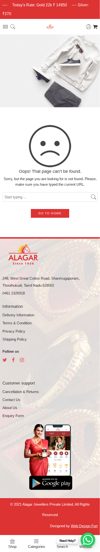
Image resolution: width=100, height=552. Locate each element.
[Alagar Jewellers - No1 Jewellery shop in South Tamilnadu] (50, 27)
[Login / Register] (89, 27)
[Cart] (95, 26)
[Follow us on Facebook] (13, 360)
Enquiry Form (13, 416)
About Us (9, 408)
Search (62, 547)
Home (50, 74)
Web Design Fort (84, 526)
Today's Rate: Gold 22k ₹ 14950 (39, 5)
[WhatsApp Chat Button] (88, 540)
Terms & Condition (17, 323)
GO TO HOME (50, 213)
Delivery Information (18, 315)
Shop (12, 547)
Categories (36, 547)
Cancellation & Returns (20, 392)
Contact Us (11, 400)
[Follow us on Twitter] (4, 360)
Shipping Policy (14, 339)
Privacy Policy (13, 331)
